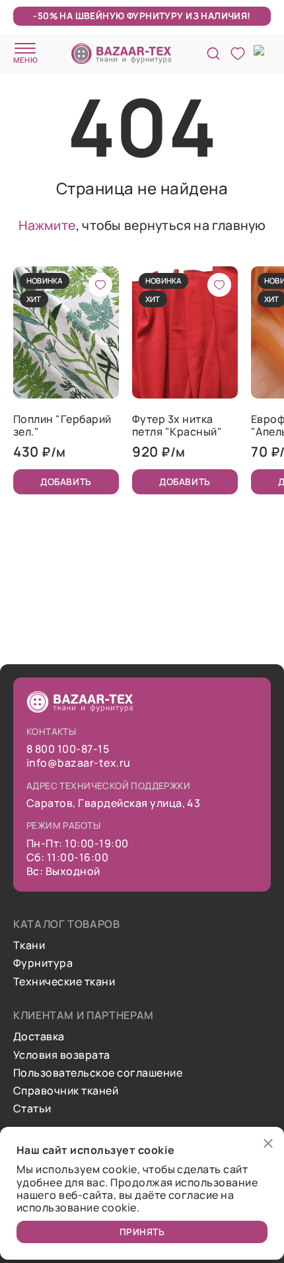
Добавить (65, 481)
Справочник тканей (65, 1091)
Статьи (32, 1108)
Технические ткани (64, 982)
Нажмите (47, 225)
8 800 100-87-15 (67, 749)
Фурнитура (43, 963)
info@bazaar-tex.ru (78, 763)
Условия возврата (61, 1055)
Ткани (29, 945)
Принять (142, 1231)
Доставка (39, 1036)
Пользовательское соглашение (97, 1073)
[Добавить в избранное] (100, 285)
